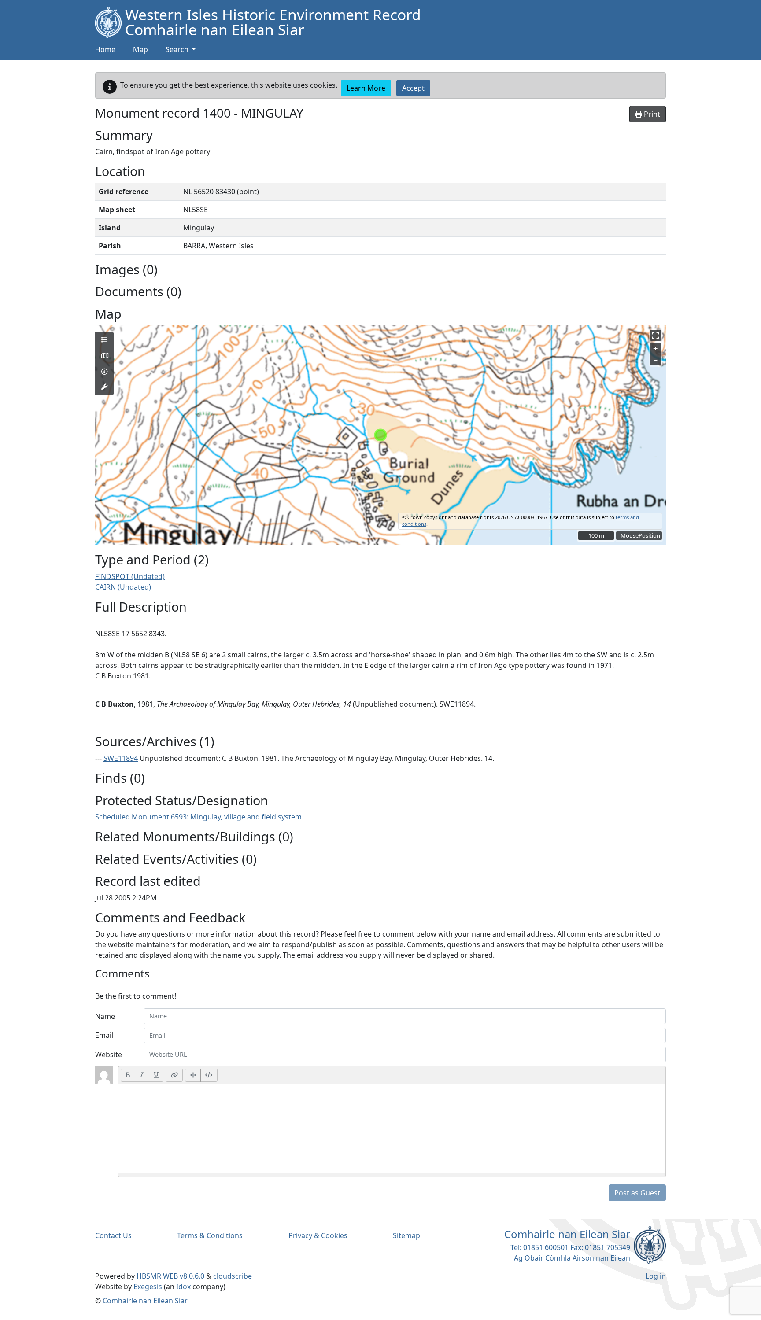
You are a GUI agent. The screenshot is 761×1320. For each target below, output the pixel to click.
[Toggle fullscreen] (655, 335)
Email (104, 1035)
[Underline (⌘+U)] (156, 1075)
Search (178, 49)
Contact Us (113, 1235)
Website (108, 1054)
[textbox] (391, 1128)
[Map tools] (104, 387)
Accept (413, 88)
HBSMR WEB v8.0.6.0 (171, 1276)
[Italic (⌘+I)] (142, 1075)
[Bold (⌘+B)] (128, 1075)
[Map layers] (104, 340)
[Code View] (209, 1075)
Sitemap (406, 1235)
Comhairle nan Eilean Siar (145, 1300)
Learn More (366, 88)
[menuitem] (140, 50)
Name (105, 1016)
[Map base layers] (104, 356)
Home (105, 49)
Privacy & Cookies (317, 1235)
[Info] (104, 372)
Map (140, 49)
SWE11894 (120, 758)
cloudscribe (232, 1276)
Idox (183, 1286)
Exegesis (147, 1286)
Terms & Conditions (210, 1235)
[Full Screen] (193, 1075)
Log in (656, 1276)
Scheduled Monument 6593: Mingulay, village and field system (198, 817)
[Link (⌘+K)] (174, 1075)
